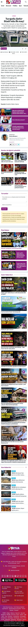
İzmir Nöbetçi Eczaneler (6, 587)
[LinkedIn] (13, 576)
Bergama (3, 614)
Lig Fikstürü (5, 608)
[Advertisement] (14, 528)
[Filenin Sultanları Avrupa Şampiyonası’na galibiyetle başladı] (21, 180)
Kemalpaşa (16, 617)
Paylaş (4, 48)
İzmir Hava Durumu (18, 587)
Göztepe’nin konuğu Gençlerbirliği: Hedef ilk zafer (20, 173)
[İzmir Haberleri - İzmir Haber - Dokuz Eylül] (13, 2)
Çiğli (25, 614)
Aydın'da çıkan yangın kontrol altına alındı (18, 502)
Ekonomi (8, 6)
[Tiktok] (18, 576)
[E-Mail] (10, 144)
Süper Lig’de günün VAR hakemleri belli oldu (20, 161)
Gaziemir (10, 616)
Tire (16, 621)
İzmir (2, 6)
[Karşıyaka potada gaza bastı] (7, 167)
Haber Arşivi (19, 600)
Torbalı (19, 621)
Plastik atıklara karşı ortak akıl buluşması (19, 495)
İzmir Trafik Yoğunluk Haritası (19, 592)
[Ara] (25, 2)
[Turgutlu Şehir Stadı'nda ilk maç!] (14, 39)
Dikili (3, 616)
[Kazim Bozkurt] (4, 137)
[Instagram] (16, 144)
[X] (5, 576)
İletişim (11, 610)
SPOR (14, 16)
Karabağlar (23, 616)
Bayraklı (23, 613)
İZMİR (4, 613)
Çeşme (21, 614)
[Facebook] (2, 576)
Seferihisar (7, 621)
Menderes (7, 619)
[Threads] (20, 576)
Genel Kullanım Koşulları (15, 608)
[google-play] (20, 580)
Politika (15, 6)
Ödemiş (24, 619)
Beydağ (8, 614)
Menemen (13, 619)
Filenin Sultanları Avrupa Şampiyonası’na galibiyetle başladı (20, 186)
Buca (17, 614)
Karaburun (4, 617)
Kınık (25, 617)
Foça (6, 616)
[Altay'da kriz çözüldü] (7, 180)
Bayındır (18, 613)
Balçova (13, 613)
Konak (2, 619)
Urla (23, 621)
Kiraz (21, 617)
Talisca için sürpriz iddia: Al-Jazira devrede (7, 161)
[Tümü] (26, 467)
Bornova (13, 614)
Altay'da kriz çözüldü (6, 185)
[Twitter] (13, 144)
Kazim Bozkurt (5, 52)
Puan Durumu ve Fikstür (7, 596)
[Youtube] (15, 576)
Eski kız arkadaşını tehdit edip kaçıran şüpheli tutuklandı (19, 488)
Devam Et (11, 142)
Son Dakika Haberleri (5, 600)
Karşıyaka (10, 617)
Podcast (16, 610)
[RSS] (25, 576)
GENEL (13, 471)
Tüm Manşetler (20, 595)
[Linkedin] (18, 144)
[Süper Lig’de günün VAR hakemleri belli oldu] (21, 156)
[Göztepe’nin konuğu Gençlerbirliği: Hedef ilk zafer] (21, 167)
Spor (20, 6)
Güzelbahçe (16, 616)
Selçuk (12, 621)
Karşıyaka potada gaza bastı (7, 173)
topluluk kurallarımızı (15, 213)
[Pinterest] (7, 576)
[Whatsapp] (23, 576)
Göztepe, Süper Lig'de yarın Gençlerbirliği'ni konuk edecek (18, 509)
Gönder (4, 208)
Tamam (22, 625)
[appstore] (7, 580)
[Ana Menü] (1, 2)
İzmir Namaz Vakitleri (6, 592)
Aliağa (8, 613)
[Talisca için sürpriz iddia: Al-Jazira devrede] (7, 156)
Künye (23, 608)
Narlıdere (19, 619)
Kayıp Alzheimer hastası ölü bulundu (18, 481)
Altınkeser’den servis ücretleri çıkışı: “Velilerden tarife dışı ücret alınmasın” (18, 474)
